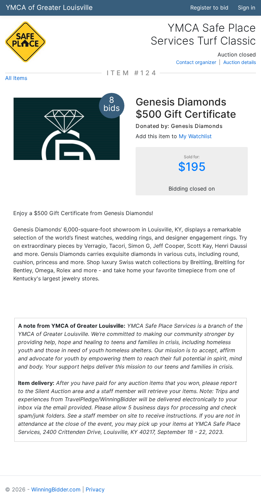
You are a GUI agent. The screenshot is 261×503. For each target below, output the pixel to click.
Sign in (246, 7)
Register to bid (209, 7)
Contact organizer (196, 62)
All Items (16, 78)
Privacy (95, 489)
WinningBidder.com (56, 489)
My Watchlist (195, 136)
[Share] (153, 7)
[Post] (166, 7)
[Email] (178, 7)
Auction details (239, 62)
